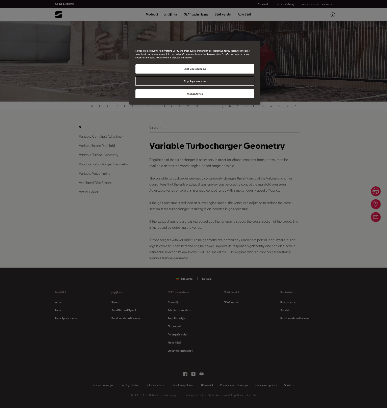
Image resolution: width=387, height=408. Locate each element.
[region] (194, 73)
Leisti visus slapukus (195, 68)
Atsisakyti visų (195, 93)
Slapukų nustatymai (195, 81)
